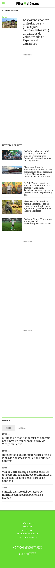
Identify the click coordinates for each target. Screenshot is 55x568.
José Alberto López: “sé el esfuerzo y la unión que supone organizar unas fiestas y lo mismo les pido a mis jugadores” (37, 156)
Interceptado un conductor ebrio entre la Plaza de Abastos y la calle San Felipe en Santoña (26, 457)
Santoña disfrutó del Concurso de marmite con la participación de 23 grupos (23, 494)
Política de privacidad (27, 534)
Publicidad (27, 527)
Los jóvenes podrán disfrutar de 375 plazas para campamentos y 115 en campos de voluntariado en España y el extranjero (36, 31)
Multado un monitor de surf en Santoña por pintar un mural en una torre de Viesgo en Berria (26, 440)
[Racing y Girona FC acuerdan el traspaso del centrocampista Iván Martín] (12, 224)
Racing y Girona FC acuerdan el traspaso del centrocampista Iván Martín (38, 221)
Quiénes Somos (27, 523)
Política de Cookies (28, 537)
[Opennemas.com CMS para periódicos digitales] (27, 551)
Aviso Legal (27, 530)
